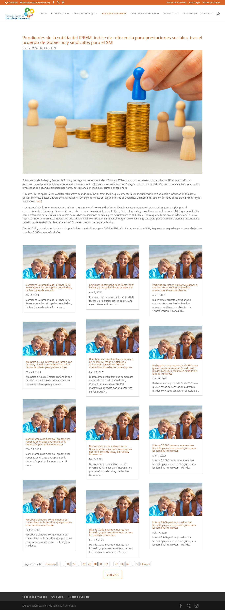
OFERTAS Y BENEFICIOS (143, 13)
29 (89, 564)
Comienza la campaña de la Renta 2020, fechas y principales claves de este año (111, 286)
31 (100, 564)
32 (106, 564)
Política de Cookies (211, 2)
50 (122, 564)
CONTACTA (207, 13)
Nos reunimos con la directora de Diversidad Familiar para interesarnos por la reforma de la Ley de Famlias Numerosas (110, 450)
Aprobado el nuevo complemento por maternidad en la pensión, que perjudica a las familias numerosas (49, 522)
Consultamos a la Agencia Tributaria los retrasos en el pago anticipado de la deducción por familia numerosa (48, 441)
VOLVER (112, 574)
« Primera (50, 564)
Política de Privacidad (176, 2)
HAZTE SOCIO (171, 13)
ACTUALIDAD (190, 13)
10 (68, 564)
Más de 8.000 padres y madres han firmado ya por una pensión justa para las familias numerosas (174, 525)
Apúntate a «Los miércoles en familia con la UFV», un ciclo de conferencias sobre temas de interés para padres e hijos (49, 364)
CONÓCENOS (58, 13)
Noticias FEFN (48, 48)
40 (116, 564)
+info (38, 201)
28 (84, 564)
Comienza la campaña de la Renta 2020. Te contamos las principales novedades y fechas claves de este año (49, 287)
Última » (145, 564)
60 (127, 564)
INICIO (43, 13)
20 (73, 564)
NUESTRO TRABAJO (84, 13)
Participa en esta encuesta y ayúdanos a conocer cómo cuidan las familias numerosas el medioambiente (174, 287)
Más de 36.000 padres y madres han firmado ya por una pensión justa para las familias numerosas (174, 448)
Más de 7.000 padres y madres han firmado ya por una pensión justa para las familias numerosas (111, 532)
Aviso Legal (194, 2)
